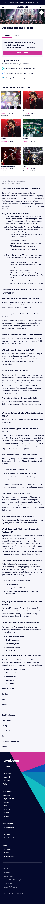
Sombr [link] (4, 699)
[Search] (39, 7)
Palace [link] (4, 747)
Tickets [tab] (7, 35)
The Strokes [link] (6, 720)
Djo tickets (10, 680)
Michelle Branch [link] (8, 731)
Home (4, 181)
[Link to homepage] (22, 7)
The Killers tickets (12, 640)
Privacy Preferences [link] (10, 887)
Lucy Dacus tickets (13, 647)
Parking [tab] (16, 35)
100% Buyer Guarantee (25, 2)
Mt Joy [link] (4, 726)
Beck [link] (3, 736)
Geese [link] (4, 710)
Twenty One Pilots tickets (15, 669)
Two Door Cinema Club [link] (11, 741)
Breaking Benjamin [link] (9, 715)
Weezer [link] (4, 705)
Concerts (11, 181)
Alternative (21, 181)
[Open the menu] (3, 6)
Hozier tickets (11, 676)
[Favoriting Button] (41, 12)
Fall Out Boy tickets (13, 644)
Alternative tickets (21, 627)
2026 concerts (13, 361)
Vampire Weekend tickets (15, 636)
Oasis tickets (11, 651)
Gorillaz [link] (5, 694)
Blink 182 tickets (12, 684)
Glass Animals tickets (14, 673)
